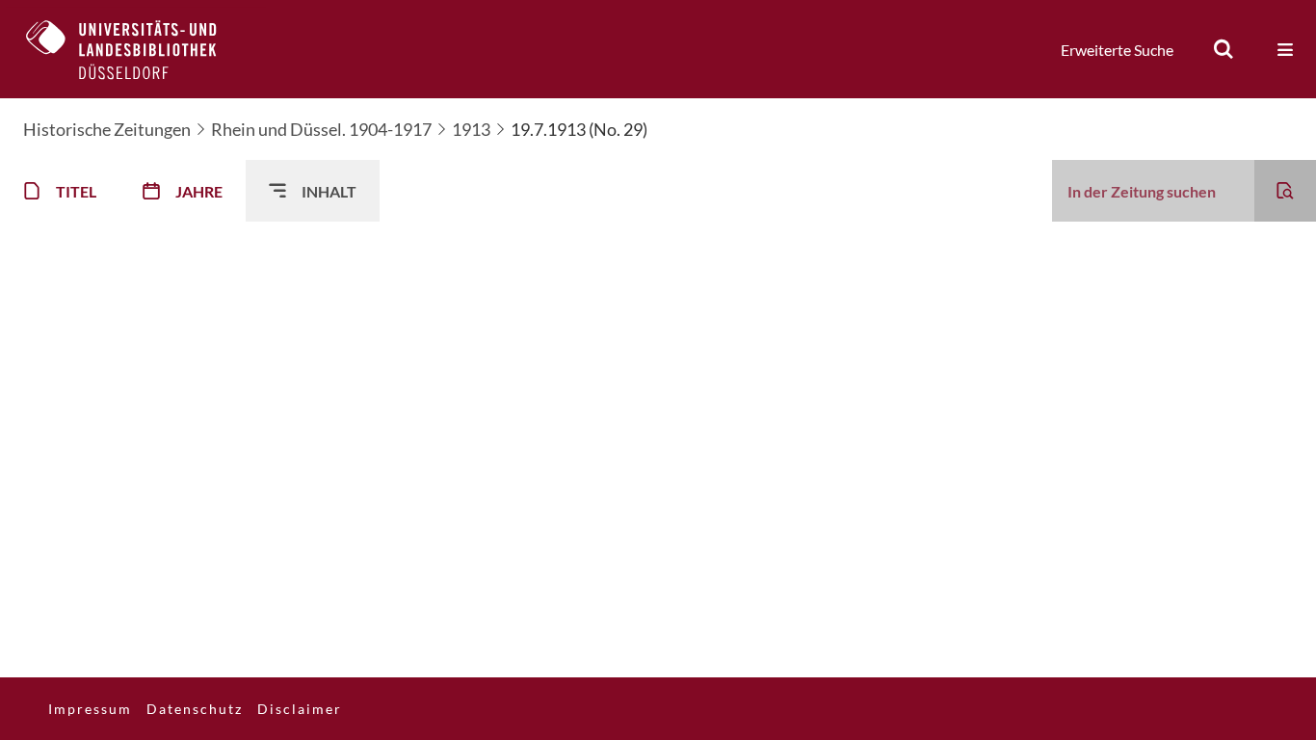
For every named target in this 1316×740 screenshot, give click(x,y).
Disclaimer (299, 708)
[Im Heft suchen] (1285, 191)
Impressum (90, 708)
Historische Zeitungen (107, 129)
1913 (471, 129)
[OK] (1223, 49)
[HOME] (136, 49)
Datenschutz (194, 708)
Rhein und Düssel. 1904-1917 (321, 129)
